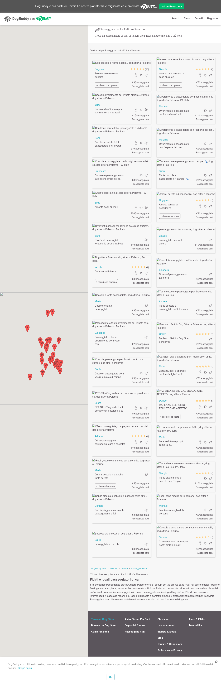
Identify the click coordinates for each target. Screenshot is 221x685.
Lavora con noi (166, 625)
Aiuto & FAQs (197, 619)
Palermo (114, 568)
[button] (30, 377)
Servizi (175, 18)
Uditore (124, 568)
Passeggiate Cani (135, 631)
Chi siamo (163, 619)
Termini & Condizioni (169, 644)
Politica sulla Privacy (169, 650)
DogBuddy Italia (98, 568)
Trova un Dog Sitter (102, 619)
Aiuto (187, 18)
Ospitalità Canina (135, 625)
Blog (160, 637)
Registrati (213, 18)
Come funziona (100, 631)
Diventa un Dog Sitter (103, 625)
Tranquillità (195, 625)
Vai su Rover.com (172, 6)
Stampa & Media (166, 631)
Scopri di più (25, 668)
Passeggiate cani (139, 568)
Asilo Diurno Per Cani (137, 619)
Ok (110, 677)
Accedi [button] (199, 18)
